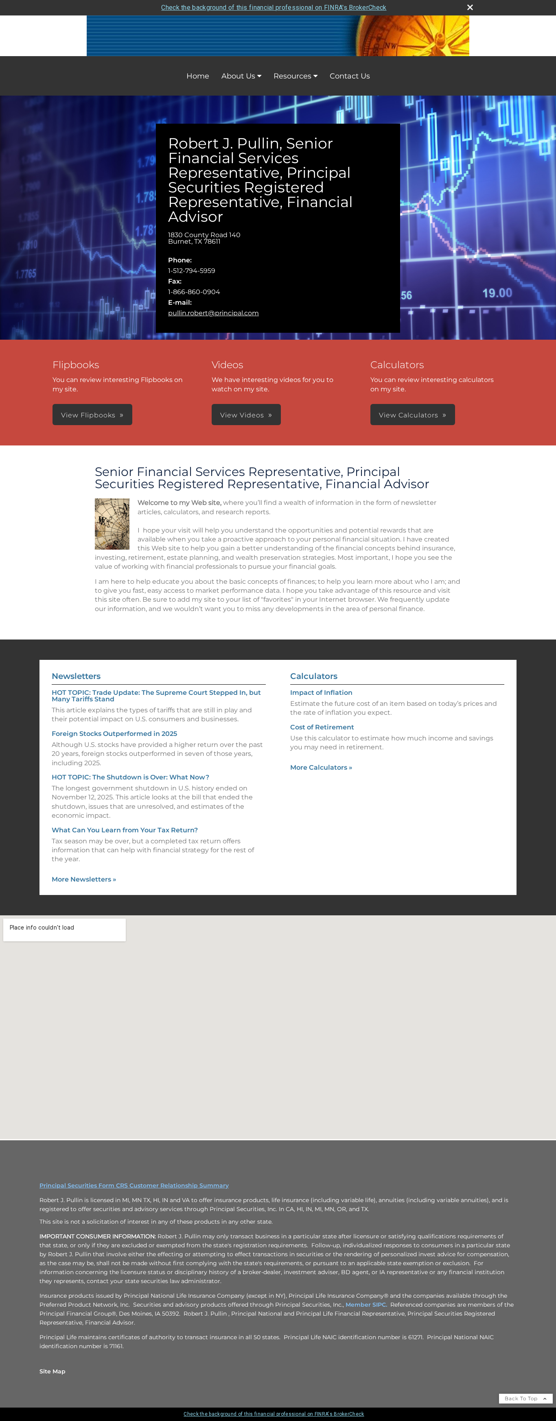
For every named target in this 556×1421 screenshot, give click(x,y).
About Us (238, 76)
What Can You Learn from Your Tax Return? (125, 830)
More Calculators (321, 767)
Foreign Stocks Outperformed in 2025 (114, 734)
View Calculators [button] (408, 415)
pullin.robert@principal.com (213, 313)
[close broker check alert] (470, 7)
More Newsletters (84, 879)
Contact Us (350, 76)
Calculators (313, 676)
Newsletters (76, 676)
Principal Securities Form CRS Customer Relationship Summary (134, 1185)
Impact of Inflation (321, 692)
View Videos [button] (242, 415)
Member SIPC (366, 1304)
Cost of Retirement (322, 727)
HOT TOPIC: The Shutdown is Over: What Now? (130, 777)
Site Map (52, 1371)
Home (197, 76)
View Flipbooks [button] (88, 415)
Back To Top (522, 1398)
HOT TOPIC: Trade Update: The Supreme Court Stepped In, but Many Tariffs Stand (156, 696)
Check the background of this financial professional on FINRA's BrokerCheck (273, 7)
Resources (292, 76)
